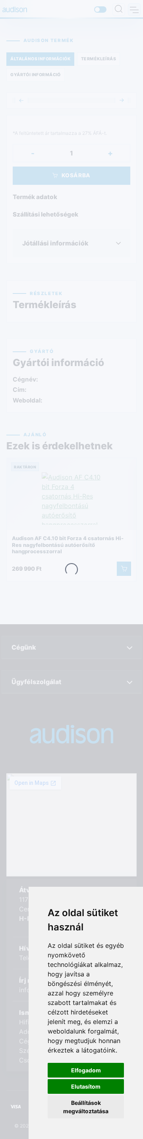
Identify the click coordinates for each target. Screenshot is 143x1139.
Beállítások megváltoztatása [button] (85, 1106)
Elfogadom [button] (86, 1070)
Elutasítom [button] (85, 1086)
